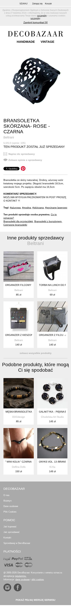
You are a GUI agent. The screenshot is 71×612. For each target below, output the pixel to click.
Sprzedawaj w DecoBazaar (16, 543)
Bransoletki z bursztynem (48, 221)
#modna (26, 207)
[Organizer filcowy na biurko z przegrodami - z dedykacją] (18, 266)
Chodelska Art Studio (52, 416)
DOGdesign (18, 416)
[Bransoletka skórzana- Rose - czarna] (35, 80)
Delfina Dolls (19, 466)
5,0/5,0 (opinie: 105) (14, 143)
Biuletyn (7, 500)
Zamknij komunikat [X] (35, 22)
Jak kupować (10, 526)
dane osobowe (22, 579)
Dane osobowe (10, 506)
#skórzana (38, 207)
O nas (6, 495)
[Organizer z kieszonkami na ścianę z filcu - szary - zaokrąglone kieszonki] (18, 316)
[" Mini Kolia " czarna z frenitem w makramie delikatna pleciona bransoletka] (18, 443)
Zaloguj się (37, 3)
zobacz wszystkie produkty (36, 353)
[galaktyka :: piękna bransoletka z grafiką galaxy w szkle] (52, 393)
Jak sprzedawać (11, 532)
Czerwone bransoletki (15, 224)
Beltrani (8, 137)
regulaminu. (21, 576)
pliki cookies (38, 579)
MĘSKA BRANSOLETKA (19, 411)
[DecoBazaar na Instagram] (7, 587)
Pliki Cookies (10, 511)
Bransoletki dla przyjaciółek (18, 221)
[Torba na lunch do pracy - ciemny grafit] (52, 266)
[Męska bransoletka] (18, 393)
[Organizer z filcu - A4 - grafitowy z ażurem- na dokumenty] (52, 316)
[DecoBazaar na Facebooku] (18, 587)
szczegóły (42, 15)
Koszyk (48, 3)
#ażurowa (15, 207)
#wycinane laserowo (56, 207)
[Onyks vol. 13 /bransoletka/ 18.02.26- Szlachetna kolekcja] (52, 443)
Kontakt (7, 537)
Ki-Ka (52, 466)
